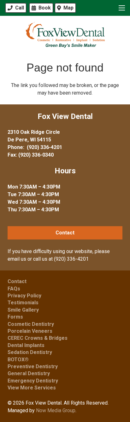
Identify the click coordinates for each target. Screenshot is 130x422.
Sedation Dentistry (30, 352)
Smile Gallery (23, 310)
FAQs (14, 289)
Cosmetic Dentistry (31, 324)
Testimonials (23, 303)
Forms (15, 317)
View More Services (32, 388)
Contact (17, 281)
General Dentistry (29, 373)
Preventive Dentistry (33, 366)
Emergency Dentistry (33, 381)
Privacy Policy (24, 296)
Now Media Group (55, 410)
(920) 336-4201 (44, 147)
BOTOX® (18, 360)
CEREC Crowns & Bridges (38, 338)
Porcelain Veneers (30, 331)
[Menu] (120, 8)
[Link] (65, 35)
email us (17, 259)
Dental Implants (26, 345)
